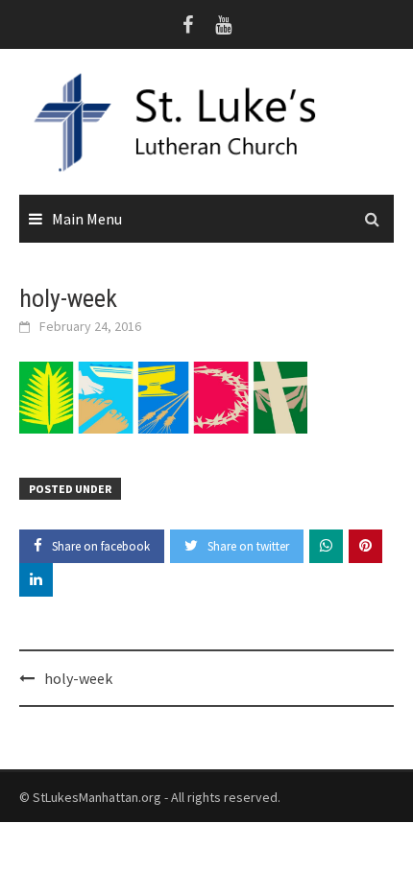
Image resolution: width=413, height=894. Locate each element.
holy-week (78, 678)
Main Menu (87, 218)
